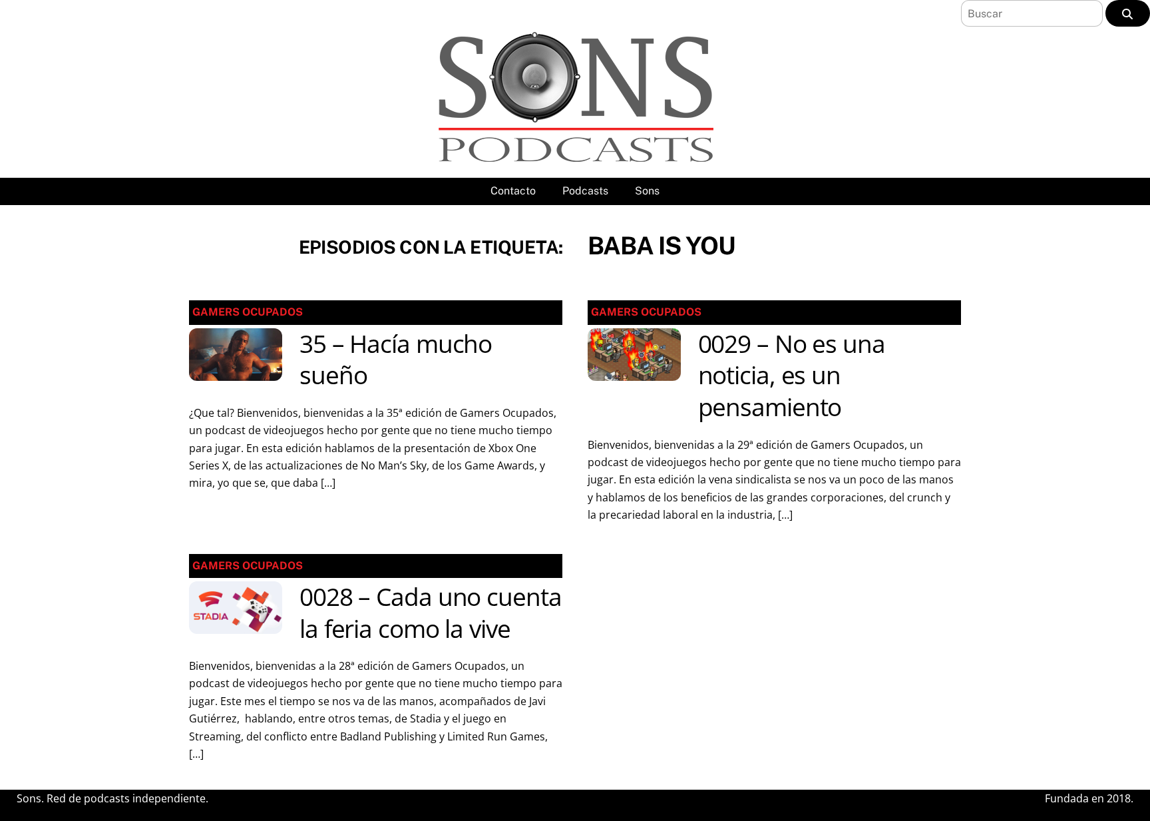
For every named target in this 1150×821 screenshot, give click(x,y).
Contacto (513, 190)
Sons (647, 190)
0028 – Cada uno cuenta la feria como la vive (430, 612)
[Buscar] (1127, 13)
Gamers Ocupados (247, 312)
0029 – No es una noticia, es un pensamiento (791, 375)
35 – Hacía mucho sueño (395, 359)
